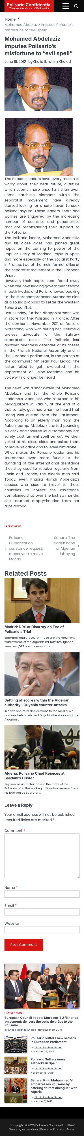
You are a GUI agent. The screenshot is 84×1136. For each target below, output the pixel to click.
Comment (14, 830)
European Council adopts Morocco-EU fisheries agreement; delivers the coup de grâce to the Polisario (41, 1021)
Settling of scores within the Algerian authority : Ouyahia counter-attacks (36, 702)
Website (11, 923)
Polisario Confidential (29, 4)
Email (10, 905)
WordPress (67, 1129)
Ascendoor (30, 1129)
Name (11, 887)
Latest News (13, 526)
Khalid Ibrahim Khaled (52, 61)
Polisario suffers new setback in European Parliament (53, 1040)
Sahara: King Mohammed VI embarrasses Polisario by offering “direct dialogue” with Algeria (54, 1085)
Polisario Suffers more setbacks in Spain (48, 1061)
